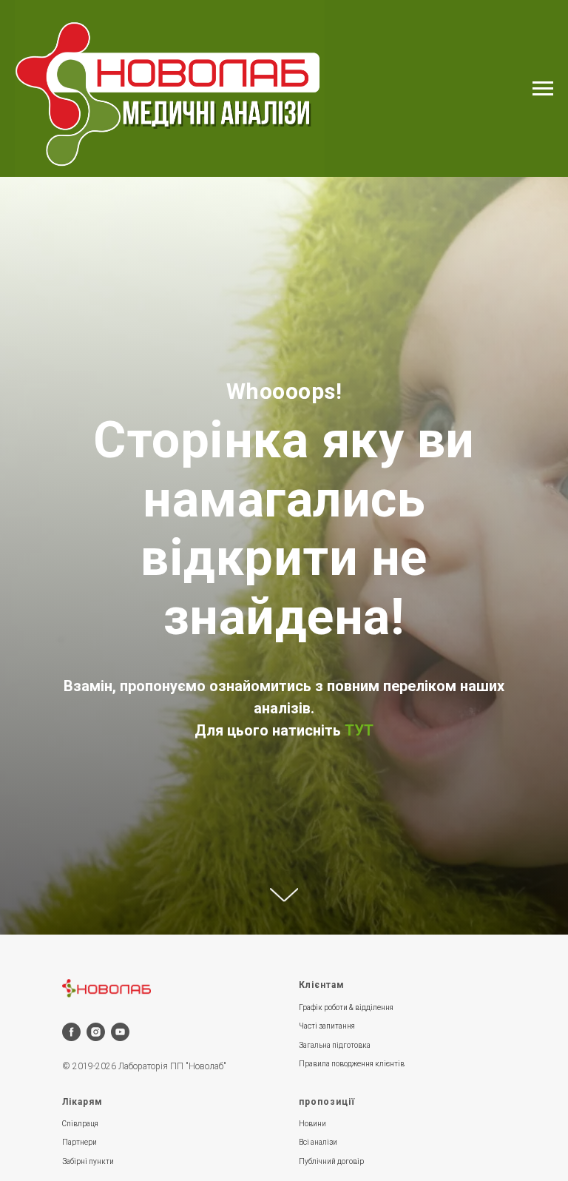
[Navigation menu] (542, 88)
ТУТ (357, 942)
